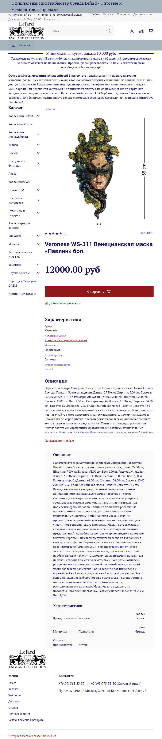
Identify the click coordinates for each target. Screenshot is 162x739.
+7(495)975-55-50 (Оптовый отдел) (60, 14)
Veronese (51, 330)
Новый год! (16, 190)
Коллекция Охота (20, 124)
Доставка (139, 14)
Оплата (13, 708)
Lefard (96, 14)
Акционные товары (22, 294)
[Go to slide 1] (97, 224)
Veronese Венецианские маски (66, 340)
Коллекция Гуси (19, 182)
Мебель (13, 244)
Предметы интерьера (15, 200)
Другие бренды (19, 273)
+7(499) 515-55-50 (19, 14)
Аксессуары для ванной (19, 225)
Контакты (123, 14)
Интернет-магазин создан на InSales (32, 736)
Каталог (108, 14)
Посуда (13, 153)
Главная (50, 109)
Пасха (12, 173)
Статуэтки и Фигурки (16, 163)
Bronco (13, 145)
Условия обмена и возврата (26, 720)
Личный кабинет (19, 714)
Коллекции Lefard (20, 116)
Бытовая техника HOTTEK (20, 254)
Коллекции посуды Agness (18, 134)
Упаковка (15, 236)
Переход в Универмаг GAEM (23, 283)
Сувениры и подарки (16, 213)
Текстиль (14, 265)
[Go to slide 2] (100, 224)
